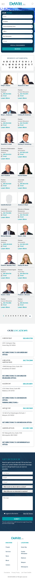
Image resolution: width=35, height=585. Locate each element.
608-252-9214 (7, 154)
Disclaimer (7, 572)
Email (5, 95)
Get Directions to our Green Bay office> (15, 353)
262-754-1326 (24, 215)
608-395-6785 (24, 183)
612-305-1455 (24, 244)
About (7, 560)
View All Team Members (17, 45)
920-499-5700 (24, 273)
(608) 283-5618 (7, 244)
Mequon (23, 562)
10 (26, 316)
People (8, 547)
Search (17, 49)
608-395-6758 (7, 273)
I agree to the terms (11, 513)
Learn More (5, 98)
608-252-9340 (7, 123)
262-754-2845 (7, 213)
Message (17, 495)
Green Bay (24, 547)
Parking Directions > (10, 402)
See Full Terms (28, 513)
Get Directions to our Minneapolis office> (16, 443)
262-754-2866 (7, 303)
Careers (8, 565)
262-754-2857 (24, 123)
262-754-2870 (24, 94)
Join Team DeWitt (26, 572)
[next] (30, 316)
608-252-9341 (24, 303)
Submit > (17, 519)
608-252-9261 (7, 94)
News (7, 556)
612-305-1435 (24, 152)
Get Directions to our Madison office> (14, 399)
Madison (23, 558)
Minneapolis (24, 567)
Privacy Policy (15, 572)
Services (8, 551)
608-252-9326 (7, 183)
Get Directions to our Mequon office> (17, 422)
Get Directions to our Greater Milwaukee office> (14, 377)
